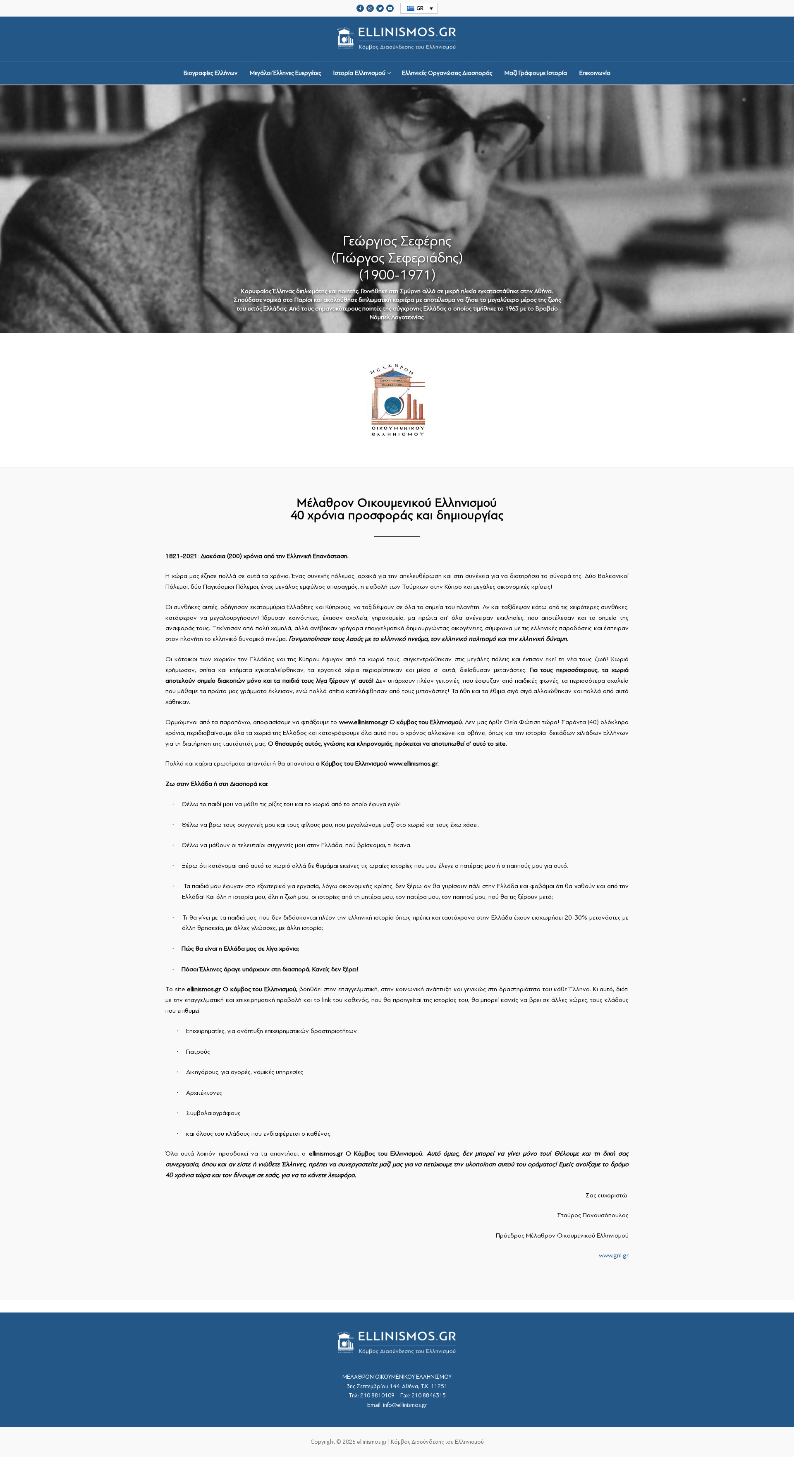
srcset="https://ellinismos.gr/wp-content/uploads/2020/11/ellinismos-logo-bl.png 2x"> (397, 58)
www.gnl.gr (614, 1255)
